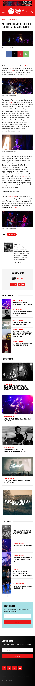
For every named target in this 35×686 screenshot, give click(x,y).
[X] (15, 54)
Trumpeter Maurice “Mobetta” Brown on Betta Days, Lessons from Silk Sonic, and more (22, 532)
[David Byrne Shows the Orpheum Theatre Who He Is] (6, 586)
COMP (15, 208)
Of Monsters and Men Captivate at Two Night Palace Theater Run (22, 559)
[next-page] (6, 596)
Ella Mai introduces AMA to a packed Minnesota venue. (22, 344)
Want (11, 102)
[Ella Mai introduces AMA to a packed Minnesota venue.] (6, 343)
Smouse (17, 244)
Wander (24, 176)
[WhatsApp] (26, 54)
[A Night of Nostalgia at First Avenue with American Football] (6, 312)
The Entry (10, 70)
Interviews (8, 384)
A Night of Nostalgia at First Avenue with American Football (22, 313)
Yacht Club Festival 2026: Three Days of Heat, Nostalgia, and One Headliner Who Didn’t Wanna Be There (22, 333)
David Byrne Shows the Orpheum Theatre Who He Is (22, 587)
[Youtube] (23, 284)
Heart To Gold (12, 197)
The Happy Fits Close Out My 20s (22, 546)
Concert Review (13, 19)
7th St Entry (11, 234)
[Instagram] (18, 262)
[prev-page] (3, 596)
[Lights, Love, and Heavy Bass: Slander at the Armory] (6, 322)
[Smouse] (8, 253)
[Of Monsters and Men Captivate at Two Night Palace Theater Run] (6, 558)
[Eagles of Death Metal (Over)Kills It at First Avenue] (6, 303)
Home (3, 19)
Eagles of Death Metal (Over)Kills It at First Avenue (22, 303)
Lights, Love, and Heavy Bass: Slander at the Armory (21, 323)
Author (27, 66)
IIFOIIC (10, 68)
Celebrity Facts (17, 309)
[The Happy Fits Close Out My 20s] (6, 545)
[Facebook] (9, 54)
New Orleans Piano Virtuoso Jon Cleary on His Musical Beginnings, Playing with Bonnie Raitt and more (16, 388)
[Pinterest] (20, 54)
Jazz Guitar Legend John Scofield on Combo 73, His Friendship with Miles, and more (22, 573)
